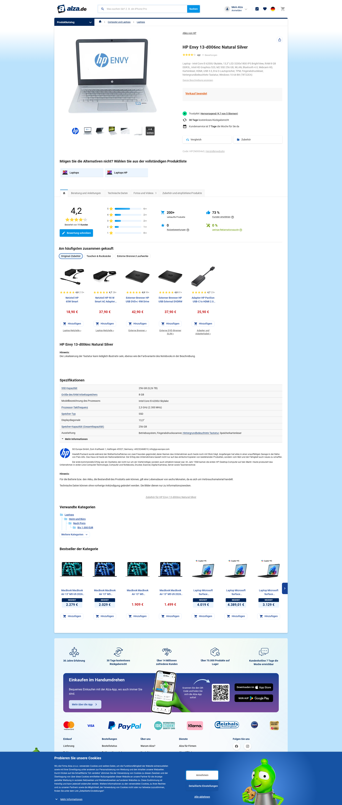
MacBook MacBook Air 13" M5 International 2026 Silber (137, 592)
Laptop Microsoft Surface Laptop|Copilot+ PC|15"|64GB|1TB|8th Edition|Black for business (203, 592)
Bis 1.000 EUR (85, 527)
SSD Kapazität (69, 388)
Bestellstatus (109, 745)
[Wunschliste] (265, 9)
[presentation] (64, 193)
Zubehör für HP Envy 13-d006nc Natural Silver (171, 497)
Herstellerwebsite (215, 151)
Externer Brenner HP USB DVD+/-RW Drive (137, 299)
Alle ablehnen (202, 796)
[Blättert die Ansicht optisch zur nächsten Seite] (285, 588)
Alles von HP (189, 33)
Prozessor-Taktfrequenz (74, 407)
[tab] (64, 193)
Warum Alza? (148, 745)
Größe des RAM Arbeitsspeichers (79, 394)
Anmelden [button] (237, 10)
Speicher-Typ (68, 413)
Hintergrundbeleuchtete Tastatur (201, 433)
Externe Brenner (137, 330)
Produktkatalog (65, 22)
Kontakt (145, 752)
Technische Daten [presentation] (118, 193)
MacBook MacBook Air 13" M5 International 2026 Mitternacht (105, 592)
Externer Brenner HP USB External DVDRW (170, 299)
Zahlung (67, 752)
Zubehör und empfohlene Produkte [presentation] (182, 193)
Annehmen (202, 775)
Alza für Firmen (187, 745)
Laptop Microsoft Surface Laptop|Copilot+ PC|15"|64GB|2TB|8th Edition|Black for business (236, 592)
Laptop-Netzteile (72, 330)
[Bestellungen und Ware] (257, 9)
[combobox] (142, 9)
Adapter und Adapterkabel (203, 332)
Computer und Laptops (119, 22)
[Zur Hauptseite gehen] (72, 8)
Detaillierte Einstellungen (203, 786)
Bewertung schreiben (79, 233)
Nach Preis (79, 523)
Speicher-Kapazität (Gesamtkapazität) (82, 426)
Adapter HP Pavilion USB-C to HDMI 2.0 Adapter (203, 299)
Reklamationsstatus (113, 752)
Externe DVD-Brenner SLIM (170, 332)
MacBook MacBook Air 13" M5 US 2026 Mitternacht (170, 592)
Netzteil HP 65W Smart (72, 299)
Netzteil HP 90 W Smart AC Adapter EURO (105, 299)
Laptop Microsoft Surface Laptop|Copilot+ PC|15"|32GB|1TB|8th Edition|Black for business (268, 592)
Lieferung (68, 745)
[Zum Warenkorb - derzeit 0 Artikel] (283, 9)
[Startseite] (100, 22)
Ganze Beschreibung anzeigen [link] (198, 80)
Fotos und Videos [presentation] (145, 193)
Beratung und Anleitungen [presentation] (86, 193)
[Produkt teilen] (280, 40)
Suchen (193, 8)
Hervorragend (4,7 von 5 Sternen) (219, 113)
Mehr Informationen (71, 799)
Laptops (141, 22)
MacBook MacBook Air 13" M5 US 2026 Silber (72, 592)
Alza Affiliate (186, 752)
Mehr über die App (82, 704)
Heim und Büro (77, 519)
